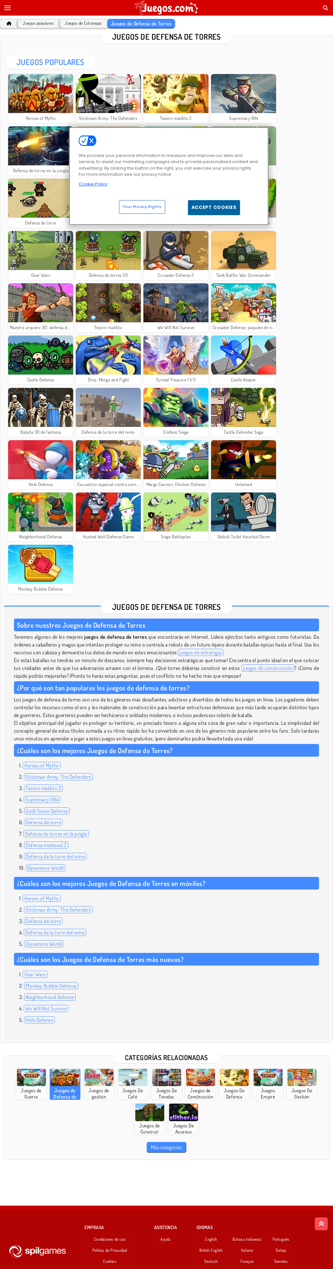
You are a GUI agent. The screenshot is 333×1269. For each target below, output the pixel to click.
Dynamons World (46, 868)
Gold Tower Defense (47, 811)
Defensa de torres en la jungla (56, 833)
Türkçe (280, 1250)
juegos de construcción (268, 668)
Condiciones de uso (109, 1239)
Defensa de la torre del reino (55, 856)
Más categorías (166, 1147)
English (211, 1239)
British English (210, 1250)
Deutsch (211, 1261)
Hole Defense (39, 1020)
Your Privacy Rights (142, 206)
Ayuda (165, 1239)
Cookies (109, 1261)
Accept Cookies (214, 207)
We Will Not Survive (45, 1008)
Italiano (247, 1250)
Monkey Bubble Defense (51, 985)
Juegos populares (38, 23)
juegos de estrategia (200, 652)
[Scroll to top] (321, 1223)
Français (247, 1261)
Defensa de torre (43, 822)
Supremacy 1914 (42, 799)
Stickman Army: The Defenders (58, 777)
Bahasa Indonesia (247, 1239)
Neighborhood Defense (50, 997)
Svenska (281, 1261)
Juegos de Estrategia (83, 23)
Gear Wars (35, 974)
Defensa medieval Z (46, 845)
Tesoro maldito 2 (43, 788)
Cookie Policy (93, 184)
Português (281, 1239)
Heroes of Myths (41, 765)
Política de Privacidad (109, 1250)
